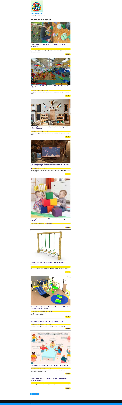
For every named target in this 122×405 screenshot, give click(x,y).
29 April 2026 (34, 168)
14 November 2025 (35, 311)
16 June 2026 (34, 90)
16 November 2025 (35, 266)
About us (48, 8)
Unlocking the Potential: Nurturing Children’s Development (49, 365)
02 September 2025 (35, 368)
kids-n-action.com (36, 13)
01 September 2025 (35, 383)
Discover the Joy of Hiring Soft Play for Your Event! (47, 321)
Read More (68, 54)
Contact (52, 8)
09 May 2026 (34, 131)
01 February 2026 (35, 223)
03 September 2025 (35, 324)
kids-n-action (41, 90)
